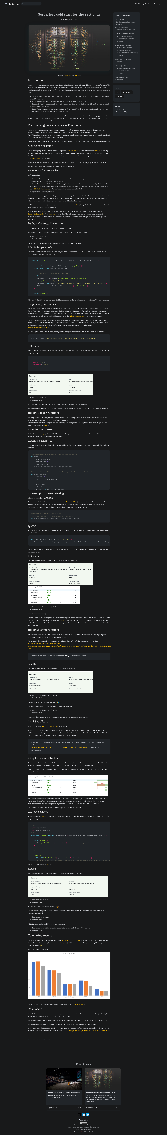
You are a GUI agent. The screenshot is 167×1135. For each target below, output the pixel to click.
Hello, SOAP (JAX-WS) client (126, 29)
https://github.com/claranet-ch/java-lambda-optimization (89, 1031)
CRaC (43, 816)
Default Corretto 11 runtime (124, 33)
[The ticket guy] (83, 1120)
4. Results (120, 55)
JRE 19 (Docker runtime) (123, 45)
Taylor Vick (66, 75)
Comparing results (121, 77)
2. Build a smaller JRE (124, 50)
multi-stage (41, 434)
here (46, 425)
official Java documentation (37, 328)
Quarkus (31, 158)
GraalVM (97, 151)
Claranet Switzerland (35, 214)
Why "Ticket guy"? (140, 4)
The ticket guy (13, 4)
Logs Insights (61, 943)
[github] (79, 1114)
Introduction (119, 19)
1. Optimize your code (124, 36)
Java (117, 92)
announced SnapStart (49, 726)
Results (119, 62)
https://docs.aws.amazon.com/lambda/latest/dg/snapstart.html (59, 747)
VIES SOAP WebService (41, 189)
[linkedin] (83, 1114)
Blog (155, 4)
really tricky (75, 205)
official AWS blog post (76, 316)
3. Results (120, 41)
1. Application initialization (126, 68)
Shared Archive (70, 502)
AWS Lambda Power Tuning (71, 940)
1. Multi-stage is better (124, 47)
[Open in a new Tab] (69, 975)
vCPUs (62, 620)
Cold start (119, 96)
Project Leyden (73, 151)
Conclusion (119, 80)
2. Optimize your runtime (125, 38)
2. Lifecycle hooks (123, 71)
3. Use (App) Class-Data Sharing (127, 52)
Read (79, 1108)
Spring (39, 158)
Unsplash (77, 75)
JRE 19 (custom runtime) (123, 59)
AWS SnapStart (120, 66)
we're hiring (53, 214)
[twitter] (88, 1114)
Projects (150, 4)
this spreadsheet (77, 1004)
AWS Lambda (126, 92)
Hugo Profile (89, 1132)
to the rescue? (121, 27)
